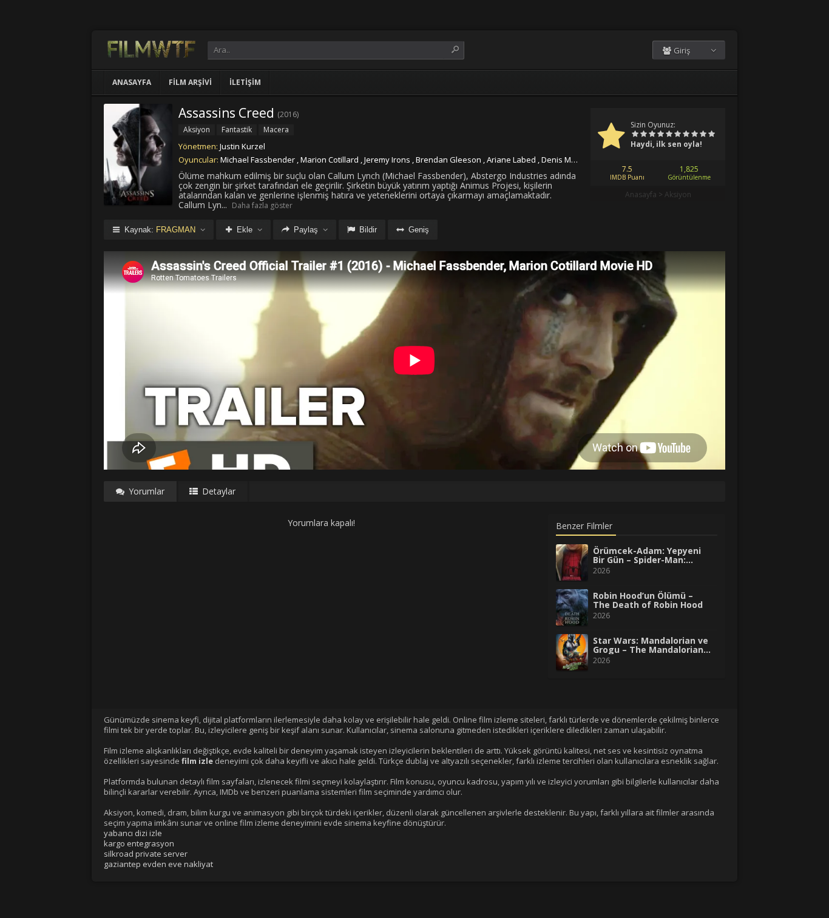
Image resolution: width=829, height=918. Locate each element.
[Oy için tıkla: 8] (694, 135)
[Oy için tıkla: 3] (652, 135)
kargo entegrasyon (139, 843)
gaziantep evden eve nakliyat (158, 864)
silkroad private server (146, 853)
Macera (276, 129)
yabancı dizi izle (133, 833)
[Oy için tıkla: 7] (686, 135)
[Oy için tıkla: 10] (711, 135)
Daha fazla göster (262, 205)
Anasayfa (131, 82)
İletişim (245, 82)
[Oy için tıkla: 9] (703, 135)
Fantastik (237, 129)
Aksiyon (678, 194)
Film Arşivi (190, 82)
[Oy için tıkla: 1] (635, 135)
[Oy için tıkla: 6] (677, 135)
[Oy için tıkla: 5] (669, 135)
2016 (288, 114)
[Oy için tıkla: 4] (660, 135)
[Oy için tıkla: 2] (643, 135)
